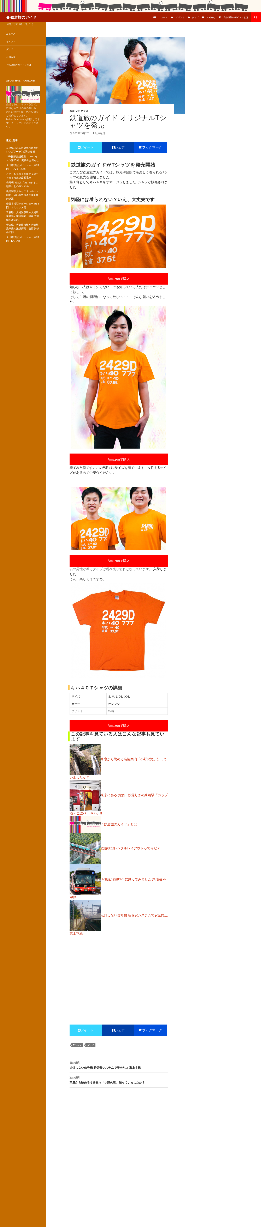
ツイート (87, 147)
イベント (180, 17)
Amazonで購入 (119, 278)
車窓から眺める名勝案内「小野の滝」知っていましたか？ (107, 1080)
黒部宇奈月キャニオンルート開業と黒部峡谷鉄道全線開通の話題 (22, 195)
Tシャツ (77, 1045)
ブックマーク (152, 147)
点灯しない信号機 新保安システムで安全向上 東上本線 (105, 1065)
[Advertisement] (119, 970)
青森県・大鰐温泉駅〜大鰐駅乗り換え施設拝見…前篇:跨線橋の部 (22, 228)
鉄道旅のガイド (23, 17)
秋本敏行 (100, 133)
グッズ (195, 17)
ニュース (163, 17)
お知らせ (211, 17)
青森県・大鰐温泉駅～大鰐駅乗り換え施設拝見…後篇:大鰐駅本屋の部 (22, 216)
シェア (120, 147)
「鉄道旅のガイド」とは (235, 17)
